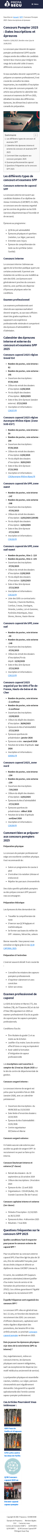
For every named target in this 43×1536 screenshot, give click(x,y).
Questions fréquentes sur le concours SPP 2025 (22, 167)
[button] (34, 135)
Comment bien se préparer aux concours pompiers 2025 (19, 157)
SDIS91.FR (12, 755)
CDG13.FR (12, 675)
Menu (36, 4)
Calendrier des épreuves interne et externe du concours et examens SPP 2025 (22, 148)
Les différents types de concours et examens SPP (21, 140)
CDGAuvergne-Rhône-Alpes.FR (21, 476)
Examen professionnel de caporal (20, 162)
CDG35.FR (12, 539)
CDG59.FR (12, 825)
